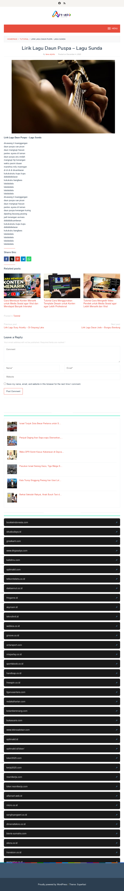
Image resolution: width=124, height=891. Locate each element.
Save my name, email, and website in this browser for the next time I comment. (44, 383)
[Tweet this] (12, 259)
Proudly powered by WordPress (52, 884)
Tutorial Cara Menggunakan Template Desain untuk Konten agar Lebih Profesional (59, 303)
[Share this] (6, 259)
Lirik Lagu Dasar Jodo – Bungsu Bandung (100, 326)
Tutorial (16, 315)
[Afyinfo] (62, 13)
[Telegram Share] (23, 259)
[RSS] (64, 3)
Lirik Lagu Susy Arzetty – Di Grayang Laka (24, 326)
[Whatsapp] (28, 259)
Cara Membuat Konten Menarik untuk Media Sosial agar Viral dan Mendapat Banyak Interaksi (21, 303)
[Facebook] (59, 3)
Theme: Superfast (77, 884)
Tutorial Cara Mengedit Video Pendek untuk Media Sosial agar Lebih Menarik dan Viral (100, 303)
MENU (115, 28)
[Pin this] (17, 259)
